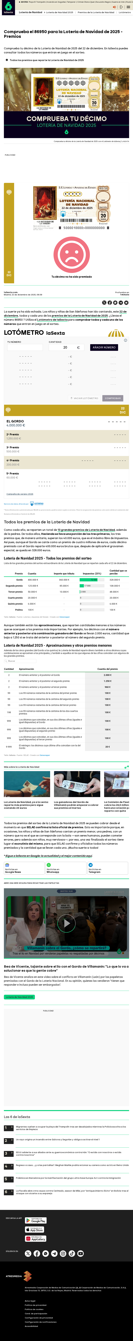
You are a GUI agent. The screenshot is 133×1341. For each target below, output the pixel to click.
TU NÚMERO (14, 342)
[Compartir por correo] (126, 304)
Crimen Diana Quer (85, 2)
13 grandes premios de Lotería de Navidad (86, 529)
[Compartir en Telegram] (121, 304)
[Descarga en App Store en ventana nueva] (34, 1232)
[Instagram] (63, 1256)
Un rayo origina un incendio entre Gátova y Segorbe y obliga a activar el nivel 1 (58, 1139)
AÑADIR (104, 347)
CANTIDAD (55, 342)
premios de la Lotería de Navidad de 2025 (80, 315)
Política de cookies (34, 1309)
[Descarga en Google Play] (36, 1223)
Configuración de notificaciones (41, 1322)
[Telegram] (54, 1256)
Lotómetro (125, 12)
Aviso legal (30, 1301)
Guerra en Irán (118, 2)
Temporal (71, 2)
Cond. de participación (36, 1313)
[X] (104, 304)
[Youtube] (80, 1256)
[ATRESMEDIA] (66, 1276)
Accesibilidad (31, 1326)
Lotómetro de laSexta (52, 319)
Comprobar (113, 398)
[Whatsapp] (45, 1256)
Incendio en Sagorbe (56, 2)
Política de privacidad (35, 1305)
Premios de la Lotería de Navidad (96, 12)
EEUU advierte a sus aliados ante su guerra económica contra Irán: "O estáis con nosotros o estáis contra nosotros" (68, 1153)
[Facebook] (36, 1256)
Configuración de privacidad (39, 1318)
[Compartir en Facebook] (110, 304)
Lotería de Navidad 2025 (59, 12)
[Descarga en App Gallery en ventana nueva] (36, 1241)
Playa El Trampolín (37, 2)
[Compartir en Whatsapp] (115, 304)
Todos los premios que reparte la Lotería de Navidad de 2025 (47, 60)
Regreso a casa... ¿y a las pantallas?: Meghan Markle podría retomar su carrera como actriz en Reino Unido (72, 1165)
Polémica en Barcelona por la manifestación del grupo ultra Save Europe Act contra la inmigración (68, 1178)
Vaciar (86, 398)
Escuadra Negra (103, 2)
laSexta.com (11, 292)
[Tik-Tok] (71, 1256)
